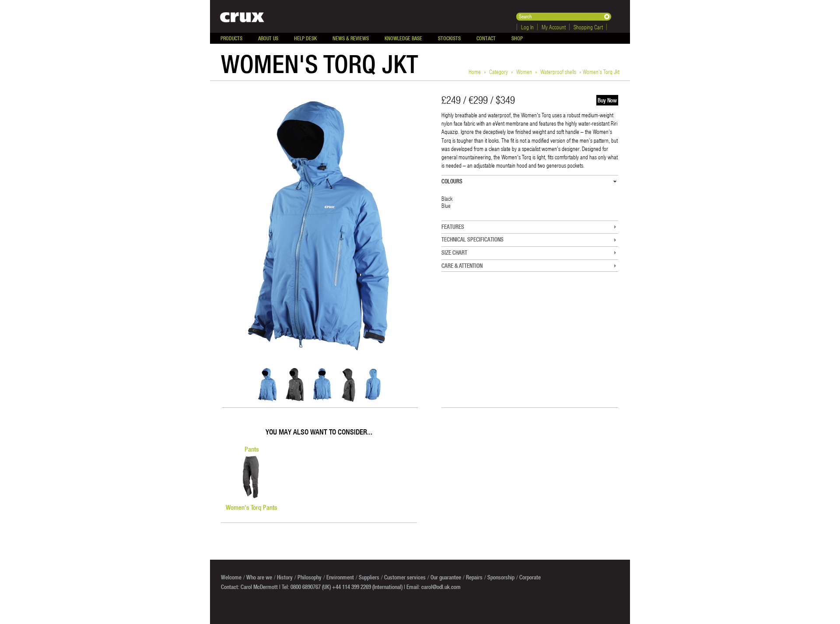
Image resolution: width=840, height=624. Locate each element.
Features (452, 227)
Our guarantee (445, 577)
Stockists (449, 38)
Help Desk (305, 38)
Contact (486, 38)
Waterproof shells (558, 71)
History (285, 577)
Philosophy (310, 577)
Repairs (474, 577)
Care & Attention (462, 266)
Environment (340, 577)
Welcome (231, 577)
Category (498, 71)
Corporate (530, 577)
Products (231, 38)
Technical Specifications (472, 239)
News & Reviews (350, 38)
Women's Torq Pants (251, 507)
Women (524, 71)
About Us (268, 38)
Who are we (259, 577)
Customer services (405, 577)
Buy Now (607, 100)
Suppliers (369, 577)
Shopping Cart (588, 27)
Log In (527, 27)
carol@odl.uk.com (441, 587)
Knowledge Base (403, 38)
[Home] (237, 16)
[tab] (529, 181)
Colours (451, 181)
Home (475, 71)
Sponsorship (500, 577)
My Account (554, 27)
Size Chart (454, 252)
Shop (517, 38)
